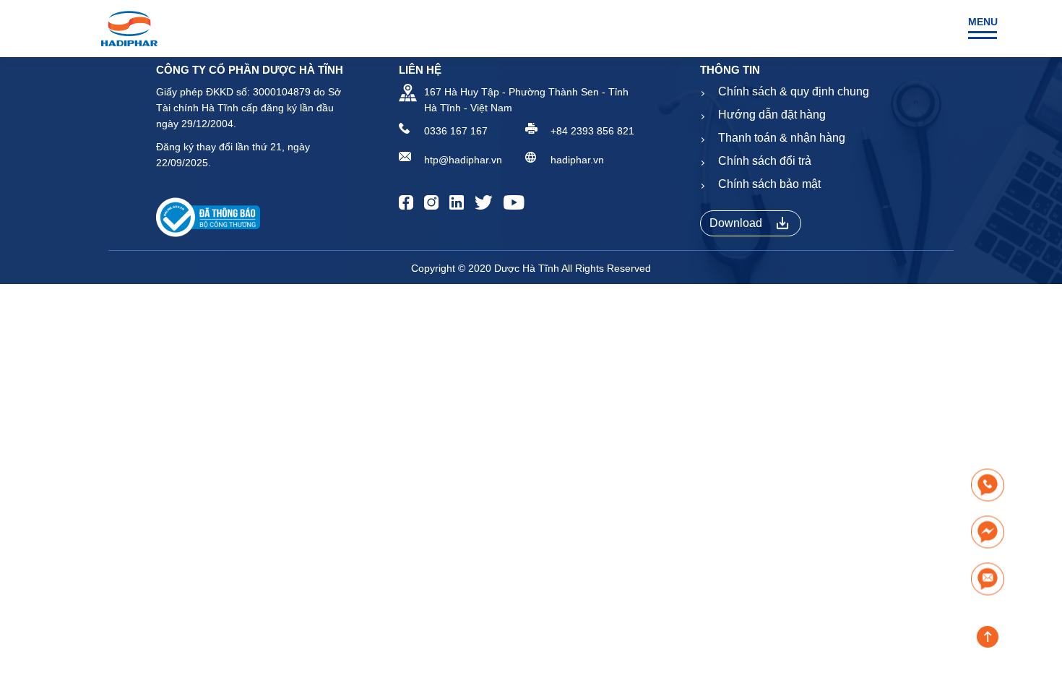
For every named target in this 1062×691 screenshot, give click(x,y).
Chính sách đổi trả (764, 161)
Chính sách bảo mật (769, 184)
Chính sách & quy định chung (793, 91)
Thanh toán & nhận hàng (781, 138)
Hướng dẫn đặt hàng (772, 114)
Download (735, 223)
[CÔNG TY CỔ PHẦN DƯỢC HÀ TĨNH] (129, 28)
